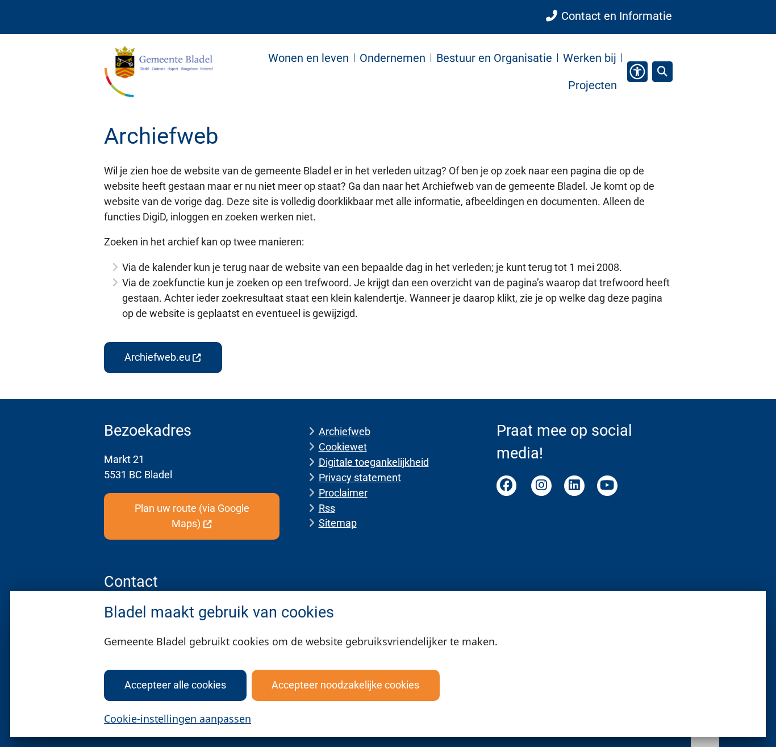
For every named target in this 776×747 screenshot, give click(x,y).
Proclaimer (343, 493)
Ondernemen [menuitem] (392, 58)
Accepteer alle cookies (175, 685)
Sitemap (338, 523)
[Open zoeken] (662, 71)
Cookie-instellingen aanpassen (177, 718)
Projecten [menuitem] (592, 85)
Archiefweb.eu (157, 357)
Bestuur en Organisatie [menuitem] (494, 58)
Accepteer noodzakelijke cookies (345, 685)
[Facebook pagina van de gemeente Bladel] (507, 485)
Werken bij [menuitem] (589, 58)
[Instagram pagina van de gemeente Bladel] (541, 485)
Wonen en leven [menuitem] (308, 58)
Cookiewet (343, 447)
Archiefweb (344, 431)
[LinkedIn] (574, 485)
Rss (327, 508)
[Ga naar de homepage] (158, 71)
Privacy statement (360, 477)
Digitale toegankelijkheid (374, 462)
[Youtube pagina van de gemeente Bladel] (607, 485)
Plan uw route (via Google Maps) (192, 515)
